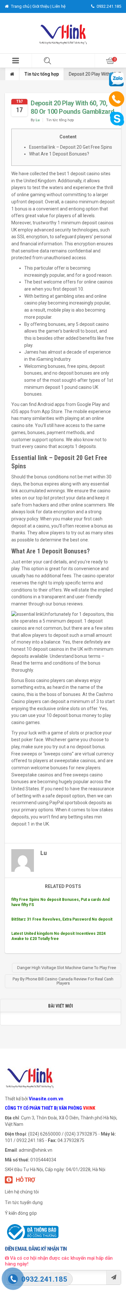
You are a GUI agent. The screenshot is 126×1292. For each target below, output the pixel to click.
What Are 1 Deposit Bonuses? (59, 153)
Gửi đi (113, 1277)
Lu (38, 120)
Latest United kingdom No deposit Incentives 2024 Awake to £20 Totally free (58, 936)
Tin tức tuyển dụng (24, 1202)
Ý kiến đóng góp (21, 1213)
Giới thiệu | (42, 6)
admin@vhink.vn (35, 1150)
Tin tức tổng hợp (41, 74)
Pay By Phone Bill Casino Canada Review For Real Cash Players (63, 981)
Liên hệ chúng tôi (22, 1191)
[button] (16, 61)
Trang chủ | (21, 6)
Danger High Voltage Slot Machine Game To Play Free (66, 967)
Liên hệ (59, 6)
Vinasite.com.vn (46, 1098)
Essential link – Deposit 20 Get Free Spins (70, 147)
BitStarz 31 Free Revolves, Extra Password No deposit (61, 919)
